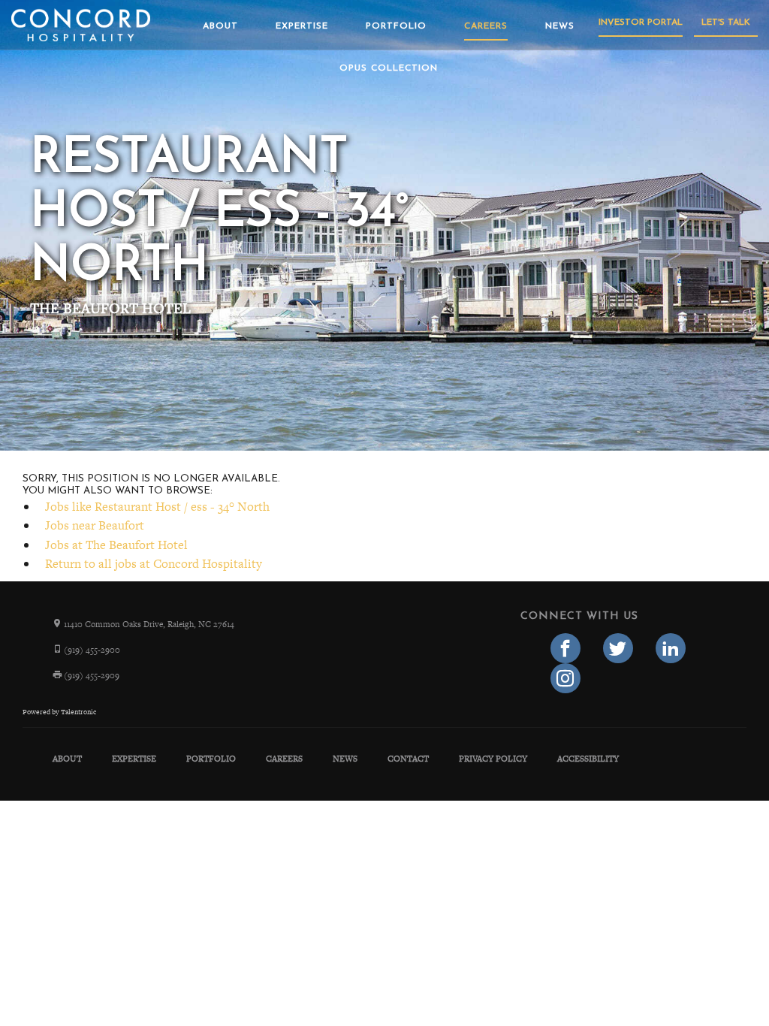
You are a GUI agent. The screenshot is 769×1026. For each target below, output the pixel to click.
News (559, 26)
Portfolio (396, 26)
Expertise (302, 26)
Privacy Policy (493, 759)
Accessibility (588, 759)
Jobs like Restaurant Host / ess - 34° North (157, 506)
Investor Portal (641, 22)
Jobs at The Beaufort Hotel (116, 545)
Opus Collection (388, 68)
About (220, 26)
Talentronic (78, 712)
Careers (486, 26)
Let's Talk (725, 22)
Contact (408, 759)
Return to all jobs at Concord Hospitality (153, 563)
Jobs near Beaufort (94, 525)
